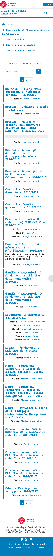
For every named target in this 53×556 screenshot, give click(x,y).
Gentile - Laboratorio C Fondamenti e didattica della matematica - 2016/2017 (23, 277)
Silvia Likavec (31, 332)
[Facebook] (22, 539)
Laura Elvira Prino (31, 495)
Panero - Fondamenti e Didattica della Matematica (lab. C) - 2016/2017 (25, 473)
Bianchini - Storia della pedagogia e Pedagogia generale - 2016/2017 (23, 91)
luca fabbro (32, 233)
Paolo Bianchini (32, 99)
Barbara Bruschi (31, 114)
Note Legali (15, 544)
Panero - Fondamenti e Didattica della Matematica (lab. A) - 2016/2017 (25, 432)
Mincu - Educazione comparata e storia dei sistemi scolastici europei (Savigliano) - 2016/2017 (24, 391)
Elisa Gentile (32, 286)
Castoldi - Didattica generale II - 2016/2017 (23, 206)
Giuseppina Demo (32, 229)
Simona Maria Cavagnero (31, 322)
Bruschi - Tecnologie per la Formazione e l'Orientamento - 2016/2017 (26, 174)
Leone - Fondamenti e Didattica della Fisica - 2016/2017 (23, 350)
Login (48, 4)
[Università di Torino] (8, 4)
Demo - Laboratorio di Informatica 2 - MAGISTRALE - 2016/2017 (24, 247)
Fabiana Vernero (31, 340)
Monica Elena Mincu (31, 379)
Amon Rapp (31, 336)
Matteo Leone (31, 358)
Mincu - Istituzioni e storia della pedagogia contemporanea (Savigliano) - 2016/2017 (26, 412)
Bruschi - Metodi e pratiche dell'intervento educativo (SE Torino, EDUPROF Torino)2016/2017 (24, 126)
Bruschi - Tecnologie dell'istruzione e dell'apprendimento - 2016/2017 (21, 155)
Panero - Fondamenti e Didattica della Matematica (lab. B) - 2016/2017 (25, 455)
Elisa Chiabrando (32, 325)
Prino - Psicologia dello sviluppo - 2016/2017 (23, 490)
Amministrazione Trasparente (31, 548)
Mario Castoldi (31, 196)
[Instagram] (31, 539)
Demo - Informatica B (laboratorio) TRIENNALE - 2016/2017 (25, 222)
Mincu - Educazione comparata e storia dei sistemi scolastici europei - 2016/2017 (26, 370)
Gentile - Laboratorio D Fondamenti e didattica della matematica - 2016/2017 (23, 298)
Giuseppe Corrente (32, 329)
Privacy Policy (30, 544)
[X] (26, 539)
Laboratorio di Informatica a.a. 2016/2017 (24, 316)
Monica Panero (31, 444)
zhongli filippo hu (32, 236)
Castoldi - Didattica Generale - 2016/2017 (21, 191)
